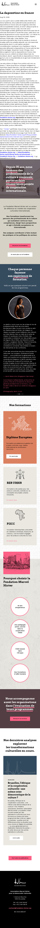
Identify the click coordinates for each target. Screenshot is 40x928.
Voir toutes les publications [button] (20, 826)
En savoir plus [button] (13, 425)
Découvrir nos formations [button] (20, 245)
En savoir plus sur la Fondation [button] (20, 254)
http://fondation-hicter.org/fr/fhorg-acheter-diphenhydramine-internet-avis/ (18, 136)
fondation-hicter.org (7, 117)
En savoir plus (12, 469)
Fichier (6, 129)
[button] (35, 4)
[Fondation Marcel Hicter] (10, 4)
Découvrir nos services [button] (20, 687)
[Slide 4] (23, 362)
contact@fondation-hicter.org (20, 877)
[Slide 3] (21, 362)
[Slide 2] (19, 362)
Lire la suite (16, 806)
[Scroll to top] (36, 924)
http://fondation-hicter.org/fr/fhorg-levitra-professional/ (15, 153)
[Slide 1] (17, 362)
